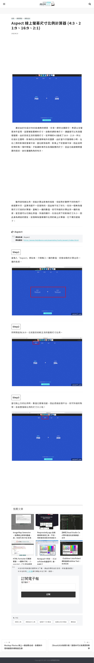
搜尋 (89, 4)
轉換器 (73, 622)
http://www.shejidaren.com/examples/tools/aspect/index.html (51, 240)
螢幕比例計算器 (60, 622)
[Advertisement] (47, 53)
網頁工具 (18, 622)
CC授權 (30, 571)
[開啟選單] (4, 4)
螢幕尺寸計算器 (45, 622)
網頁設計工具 (30, 622)
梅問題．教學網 (47, 4)
